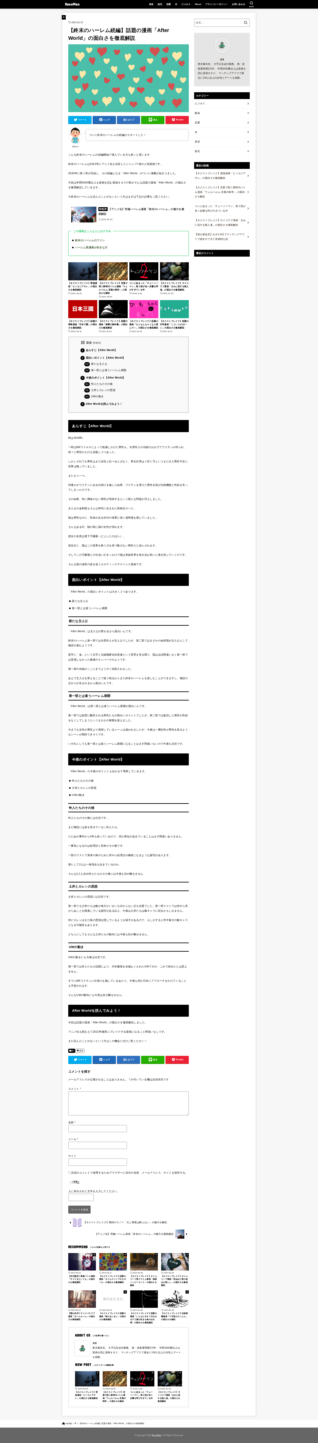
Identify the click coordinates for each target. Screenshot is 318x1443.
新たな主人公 (96, 363)
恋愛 (168, 4)
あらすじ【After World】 (99, 350)
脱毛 (160, 4)
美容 (151, 4)
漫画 (81, 1051)
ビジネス (186, 4)
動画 (197, 113)
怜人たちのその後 (99, 384)
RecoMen (72, 4)
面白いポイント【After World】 (103, 357)
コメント (74, 1088)
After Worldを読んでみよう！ (102, 403)
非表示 (97, 343)
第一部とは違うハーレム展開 (105, 370)
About (198, 4)
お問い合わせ (238, 4)
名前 (72, 1122)
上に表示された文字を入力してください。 (94, 1191)
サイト (72, 1155)
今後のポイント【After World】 (103, 377)
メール (73, 1139)
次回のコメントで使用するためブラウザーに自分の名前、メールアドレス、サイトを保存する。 (129, 1172)
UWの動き (94, 396)
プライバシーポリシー (216, 4)
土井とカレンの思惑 (100, 390)
